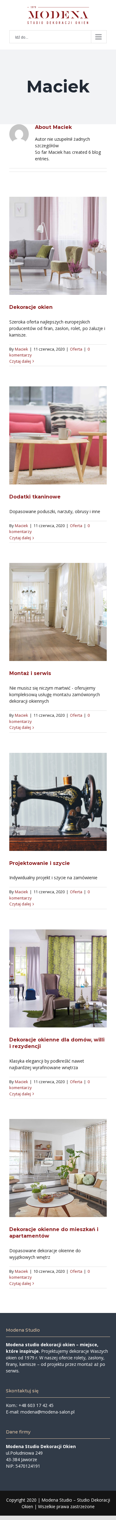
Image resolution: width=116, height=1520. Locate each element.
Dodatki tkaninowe (57, 435)
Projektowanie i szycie (57, 801)
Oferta (76, 349)
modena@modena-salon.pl (47, 1412)
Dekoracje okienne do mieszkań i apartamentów (57, 1168)
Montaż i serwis (57, 612)
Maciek (21, 349)
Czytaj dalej (20, 361)
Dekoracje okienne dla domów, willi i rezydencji (57, 978)
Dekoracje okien (57, 245)
